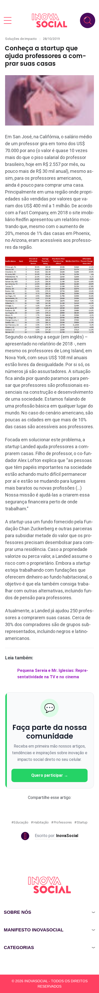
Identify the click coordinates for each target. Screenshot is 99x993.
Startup (82, 822)
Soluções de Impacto (21, 39)
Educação (21, 822)
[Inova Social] (49, 20)
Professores (63, 822)
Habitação (41, 822)
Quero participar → (49, 775)
